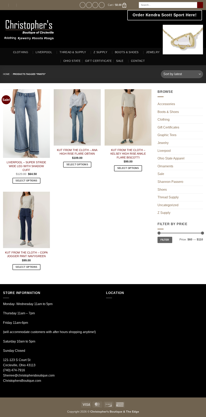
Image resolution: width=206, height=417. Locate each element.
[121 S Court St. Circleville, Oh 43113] (4, 5)
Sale (161, 174)
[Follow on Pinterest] (102, 5)
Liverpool (164, 150)
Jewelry (163, 143)
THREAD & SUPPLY (73, 52)
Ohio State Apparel (171, 158)
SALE (119, 60)
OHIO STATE (72, 60)
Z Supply (164, 212)
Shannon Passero (170, 181)
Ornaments (165, 166)
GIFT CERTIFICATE (98, 60)
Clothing (164, 119)
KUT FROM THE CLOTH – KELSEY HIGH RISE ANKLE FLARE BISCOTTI (128, 153)
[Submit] (200, 5)
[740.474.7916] (20, 5)
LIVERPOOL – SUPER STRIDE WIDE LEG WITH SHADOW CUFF (26, 166)
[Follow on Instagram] (89, 5)
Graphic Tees (167, 135)
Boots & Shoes (168, 112)
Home (6, 74)
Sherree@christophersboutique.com (29, 375)
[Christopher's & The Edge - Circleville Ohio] (41, 29)
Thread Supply (168, 197)
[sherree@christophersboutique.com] (12, 5)
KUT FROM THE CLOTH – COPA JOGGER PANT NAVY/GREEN (26, 254)
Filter (165, 239)
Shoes (162, 189)
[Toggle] (200, 104)
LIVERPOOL (44, 52)
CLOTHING (20, 52)
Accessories (166, 104)
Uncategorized (168, 205)
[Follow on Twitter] (95, 5)
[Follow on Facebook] (82, 5)
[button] (117, 5)
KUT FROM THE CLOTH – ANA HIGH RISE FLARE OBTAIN (77, 151)
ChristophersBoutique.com (22, 380)
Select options (26, 180)
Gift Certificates (168, 127)
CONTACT (138, 60)
